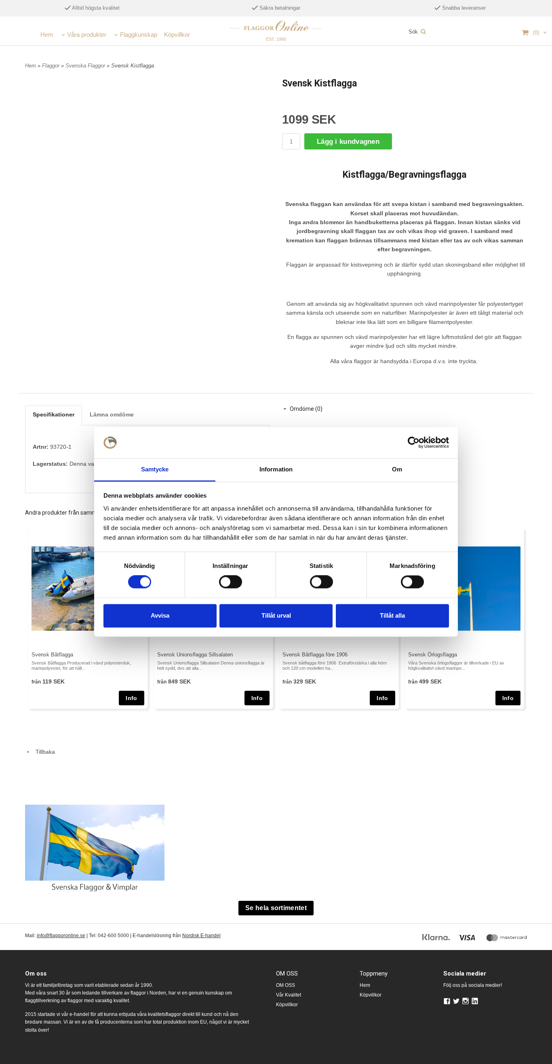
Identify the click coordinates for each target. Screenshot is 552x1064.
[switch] (230, 582)
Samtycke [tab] (155, 469)
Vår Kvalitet (288, 995)
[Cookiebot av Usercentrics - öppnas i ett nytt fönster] (413, 443)
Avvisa (160, 615)
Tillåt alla (392, 615)
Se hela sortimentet (276, 907)
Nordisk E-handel (201, 935)
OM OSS (285, 985)
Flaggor (51, 66)
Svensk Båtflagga (52, 655)
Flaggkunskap (138, 34)
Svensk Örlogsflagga (432, 655)
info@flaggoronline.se (61, 935)
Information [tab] (276, 469)
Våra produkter (86, 34)
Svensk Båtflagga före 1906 (315, 655)
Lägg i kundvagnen (348, 141)
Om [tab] (397, 469)
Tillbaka (43, 752)
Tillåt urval (276, 615)
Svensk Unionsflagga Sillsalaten (195, 655)
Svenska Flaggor (86, 66)
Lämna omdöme (112, 414)
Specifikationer (53, 414)
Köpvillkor (177, 34)
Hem (46, 34)
